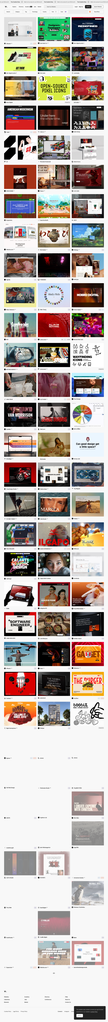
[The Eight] (20, 177)
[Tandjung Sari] (54, 177)
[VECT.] (88, 893)
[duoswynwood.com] (54, 714)
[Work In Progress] (88, 148)
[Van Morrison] (20, 415)
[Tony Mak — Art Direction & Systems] (20, 893)
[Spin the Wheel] (88, 415)
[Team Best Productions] (20, 355)
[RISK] (54, 385)
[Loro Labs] (88, 177)
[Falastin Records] (88, 833)
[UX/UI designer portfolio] (88, 624)
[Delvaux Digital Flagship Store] (20, 654)
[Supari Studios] (20, 714)
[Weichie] (20, 235)
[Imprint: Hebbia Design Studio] (54, 684)
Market (39, 6)
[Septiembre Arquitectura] (54, 744)
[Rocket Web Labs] (88, 325)
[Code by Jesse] (20, 983)
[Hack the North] (54, 206)
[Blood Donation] (20, 534)
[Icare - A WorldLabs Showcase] (88, 534)
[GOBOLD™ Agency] (54, 265)
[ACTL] (20, 206)
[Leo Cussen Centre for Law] (20, 88)
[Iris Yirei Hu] (88, 475)
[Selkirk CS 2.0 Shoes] (20, 59)
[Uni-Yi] (88, 118)
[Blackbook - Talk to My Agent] (54, 564)
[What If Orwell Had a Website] (20, 684)
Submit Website (98, 6)
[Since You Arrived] (20, 863)
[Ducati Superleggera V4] (20, 475)
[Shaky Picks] (54, 295)
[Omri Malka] (88, 59)
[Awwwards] (6, 6)
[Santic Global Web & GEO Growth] (54, 803)
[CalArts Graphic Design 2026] (20, 564)
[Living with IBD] (88, 385)
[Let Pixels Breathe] (88, 445)
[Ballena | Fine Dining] (54, 624)
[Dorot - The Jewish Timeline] (20, 445)
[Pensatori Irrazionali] (54, 148)
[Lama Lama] (54, 325)
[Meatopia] (54, 59)
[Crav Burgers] (88, 684)
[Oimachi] (20, 29)
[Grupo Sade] (88, 744)
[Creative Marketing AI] (88, 594)
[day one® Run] (20, 504)
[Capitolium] (20, 953)
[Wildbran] (20, 923)
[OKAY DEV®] (54, 29)
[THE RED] (20, 833)
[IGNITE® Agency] (20, 803)
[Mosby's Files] (20, 118)
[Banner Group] (54, 833)
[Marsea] (54, 504)
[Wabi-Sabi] (54, 235)
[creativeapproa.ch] (88, 774)
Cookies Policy (93, 1011)
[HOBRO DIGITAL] (88, 295)
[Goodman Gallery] (54, 893)
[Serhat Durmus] (54, 415)
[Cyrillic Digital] (54, 923)
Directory (21, 6)
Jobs (35, 6)
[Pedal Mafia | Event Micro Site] (54, 983)
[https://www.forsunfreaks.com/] (20, 325)
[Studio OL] (54, 445)
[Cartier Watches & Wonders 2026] (88, 863)
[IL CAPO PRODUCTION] (54, 534)
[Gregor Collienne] (54, 475)
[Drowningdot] (54, 118)
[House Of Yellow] (20, 295)
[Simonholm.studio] (88, 983)
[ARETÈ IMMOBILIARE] (54, 774)
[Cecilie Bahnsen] (20, 265)
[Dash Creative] (54, 654)
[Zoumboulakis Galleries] (88, 206)
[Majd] (20, 624)
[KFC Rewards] (88, 654)
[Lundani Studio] (20, 774)
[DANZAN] (88, 923)
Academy (28, 6)
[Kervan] (88, 88)
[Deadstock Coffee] (54, 355)
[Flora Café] (20, 385)
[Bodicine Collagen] (88, 265)
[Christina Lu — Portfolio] (88, 564)
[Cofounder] (88, 235)
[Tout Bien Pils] (54, 953)
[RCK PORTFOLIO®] (88, 803)
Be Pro (88, 6)
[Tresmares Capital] (20, 744)
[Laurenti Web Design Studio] (88, 953)
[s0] (20, 148)
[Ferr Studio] (20, 594)
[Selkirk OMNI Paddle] (88, 29)
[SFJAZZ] (54, 594)
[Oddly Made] (54, 863)
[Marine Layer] (88, 504)
